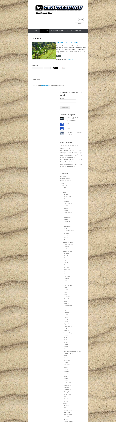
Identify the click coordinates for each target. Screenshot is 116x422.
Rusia (65, 396)
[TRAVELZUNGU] (58, 9)
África (64, 192)
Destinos (44, 30)
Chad (65, 199)
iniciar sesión (45, 85)
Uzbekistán (67, 328)
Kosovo (66, 380)
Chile (65, 260)
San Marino (67, 399)
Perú (65, 265)
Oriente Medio (68, 305)
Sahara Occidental (69, 230)
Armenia (66, 274)
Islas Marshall (68, 414)
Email (62, 98)
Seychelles (67, 235)
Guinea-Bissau (68, 212)
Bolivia (66, 255)
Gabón (66, 208)
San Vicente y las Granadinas (72, 351)
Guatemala (67, 346)
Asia (64, 271)
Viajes (69, 30)
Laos (65, 301)
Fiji (65, 408)
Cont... (59, 55)
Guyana (66, 262)
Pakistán (66, 319)
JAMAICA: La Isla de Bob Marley (67, 43)
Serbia (66, 401)
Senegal (66, 233)
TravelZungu (71, 59)
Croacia (66, 362)
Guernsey (66, 371)
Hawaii (67, 246)
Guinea (66, 210)
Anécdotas (63, 176)
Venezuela (67, 269)
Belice (68, 128)
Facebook (79, 19)
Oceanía (65, 403)
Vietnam (66, 330)
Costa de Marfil (68, 203)
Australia (66, 405)
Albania (66, 358)
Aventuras (64, 185)
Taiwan (66, 321)
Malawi (66, 219)
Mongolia (66, 303)
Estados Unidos (68, 244)
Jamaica (66, 349)
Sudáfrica (66, 237)
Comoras (66, 201)
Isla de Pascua (68, 410)
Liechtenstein (67, 383)
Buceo (64, 187)
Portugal (66, 392)
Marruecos (67, 221)
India (65, 292)
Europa (65, 355)
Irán (68, 123)
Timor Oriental (68, 326)
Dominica (66, 344)
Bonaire (66, 342)
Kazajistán (67, 296)
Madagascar (67, 217)
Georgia (66, 289)
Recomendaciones (57, 30)
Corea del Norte (68, 285)
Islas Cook (67, 412)
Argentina (66, 253)
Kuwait (67, 312)
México (66, 249)
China (65, 280)
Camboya (66, 278)
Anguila (66, 335)
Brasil (65, 258)
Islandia (66, 374)
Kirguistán (67, 299)
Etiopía (66, 205)
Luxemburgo (67, 385)
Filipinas (66, 287)
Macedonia (67, 387)
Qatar (66, 317)
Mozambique (67, 226)
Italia (65, 376)
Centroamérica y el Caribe (70, 333)
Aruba (65, 337)
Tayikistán (67, 324)
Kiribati (66, 419)
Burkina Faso (67, 196)
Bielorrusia (67, 360)
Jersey (66, 378)
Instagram (82, 19)
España (66, 367)
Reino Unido (67, 394)
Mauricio (66, 224)
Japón (65, 294)
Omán (66, 314)
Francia (66, 369)
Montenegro (67, 389)
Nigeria (66, 228)
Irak (66, 308)
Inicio (36, 30)
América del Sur (67, 251)
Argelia (66, 194)
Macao (67, 283)
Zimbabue (67, 240)
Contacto (78, 30)
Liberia (66, 215)
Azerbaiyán (67, 276)
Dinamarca (67, 364)
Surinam (66, 267)
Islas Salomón (68, 417)
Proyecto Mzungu (65, 178)
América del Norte (68, 242)
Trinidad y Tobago (69, 353)
